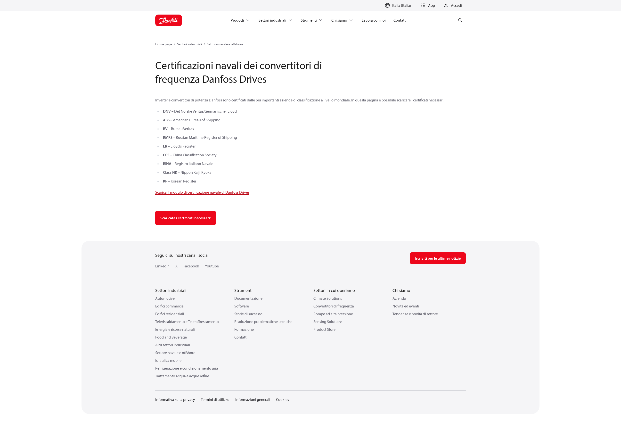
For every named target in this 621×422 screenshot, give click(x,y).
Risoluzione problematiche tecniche (263, 321)
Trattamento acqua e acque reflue (182, 375)
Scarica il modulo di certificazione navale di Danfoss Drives (202, 192)
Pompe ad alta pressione (333, 313)
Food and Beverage (171, 337)
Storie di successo (248, 313)
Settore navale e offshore (225, 44)
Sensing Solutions (327, 321)
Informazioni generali (252, 399)
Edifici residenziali (169, 313)
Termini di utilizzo (215, 399)
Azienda (399, 298)
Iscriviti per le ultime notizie (438, 258)
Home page (163, 44)
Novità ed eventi (405, 306)
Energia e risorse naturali (175, 329)
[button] (427, 5)
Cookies (282, 399)
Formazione (244, 329)
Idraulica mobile (168, 360)
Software (241, 306)
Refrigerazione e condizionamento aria (186, 368)
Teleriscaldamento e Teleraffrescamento (187, 321)
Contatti (240, 337)
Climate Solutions (327, 298)
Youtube (212, 266)
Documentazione (248, 298)
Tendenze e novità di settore (415, 313)
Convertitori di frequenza (333, 306)
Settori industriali (189, 44)
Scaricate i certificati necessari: (185, 217)
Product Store (324, 329)
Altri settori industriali (172, 344)
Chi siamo (401, 290)
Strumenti (243, 290)
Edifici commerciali (170, 306)
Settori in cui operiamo (334, 290)
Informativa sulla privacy (175, 399)
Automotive (165, 298)
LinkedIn (162, 266)
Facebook (191, 266)
